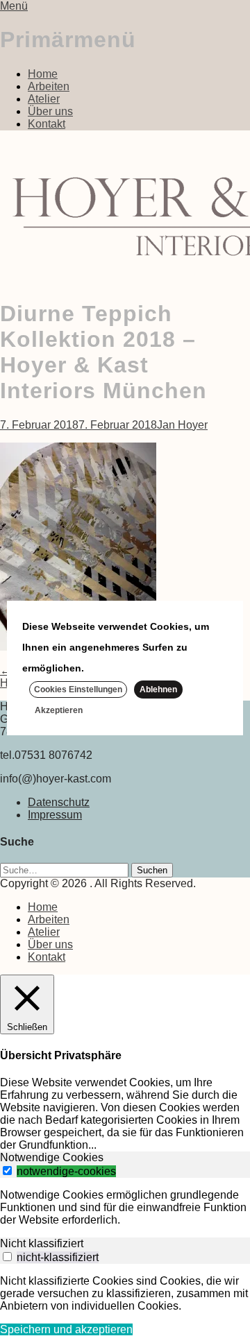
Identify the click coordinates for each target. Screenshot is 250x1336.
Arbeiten (48, 86)
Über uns (50, 111)
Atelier (44, 99)
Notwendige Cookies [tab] (51, 1157)
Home (43, 74)
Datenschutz (59, 802)
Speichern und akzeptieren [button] (66, 1329)
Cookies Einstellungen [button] (78, 689)
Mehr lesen (114, 668)
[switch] (7, 1170)
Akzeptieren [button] (59, 710)
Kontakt (46, 124)
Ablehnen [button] (158, 689)
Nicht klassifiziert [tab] (41, 1243)
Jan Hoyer (182, 425)
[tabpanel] (125, 1207)
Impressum (55, 815)
